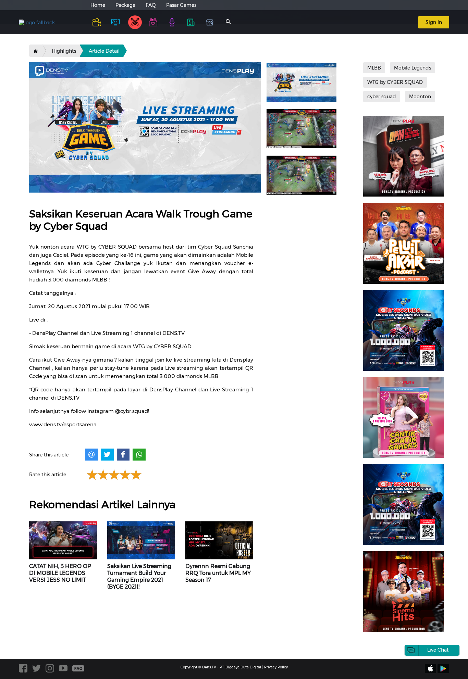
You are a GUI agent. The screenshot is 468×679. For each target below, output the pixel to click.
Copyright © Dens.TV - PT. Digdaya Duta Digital (221, 667)
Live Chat (438, 650)
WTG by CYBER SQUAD (395, 82)
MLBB (374, 68)
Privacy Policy (276, 667)
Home (97, 5)
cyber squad (381, 96)
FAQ (151, 5)
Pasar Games (181, 5)
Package (125, 5)
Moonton (420, 96)
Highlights (64, 51)
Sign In (434, 22)
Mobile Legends (412, 68)
